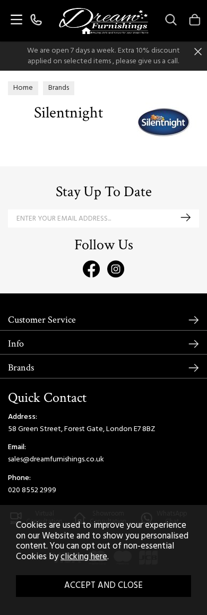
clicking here (84, 557)
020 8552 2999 (32, 490)
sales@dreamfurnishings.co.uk (56, 459)
